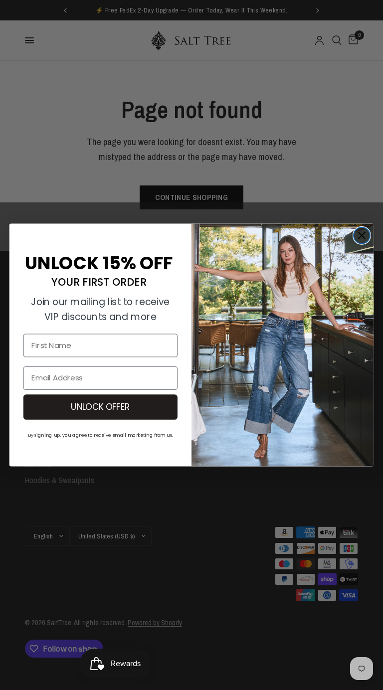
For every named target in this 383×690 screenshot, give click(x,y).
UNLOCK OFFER (100, 406)
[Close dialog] (362, 235)
